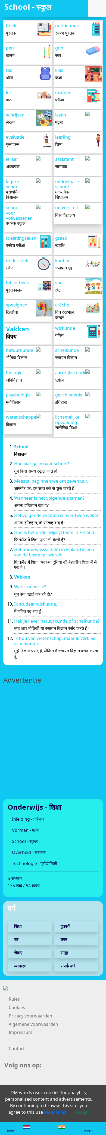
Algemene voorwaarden (33, 1024)
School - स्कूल (24, 841)
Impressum (20, 1032)
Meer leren (56, 1112)
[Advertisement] (53, 746)
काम (63, 939)
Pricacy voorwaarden (30, 1016)
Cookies (17, 1007)
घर (15, 939)
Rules (14, 999)
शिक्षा (17, 926)
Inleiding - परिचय (27, 819)
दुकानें (65, 926)
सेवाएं (17, 953)
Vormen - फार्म (25, 830)
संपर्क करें (67, 966)
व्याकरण (20, 966)
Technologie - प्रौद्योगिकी (34, 863)
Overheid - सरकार (28, 852)
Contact (17, 1048)
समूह (64, 953)
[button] (96, 8)
